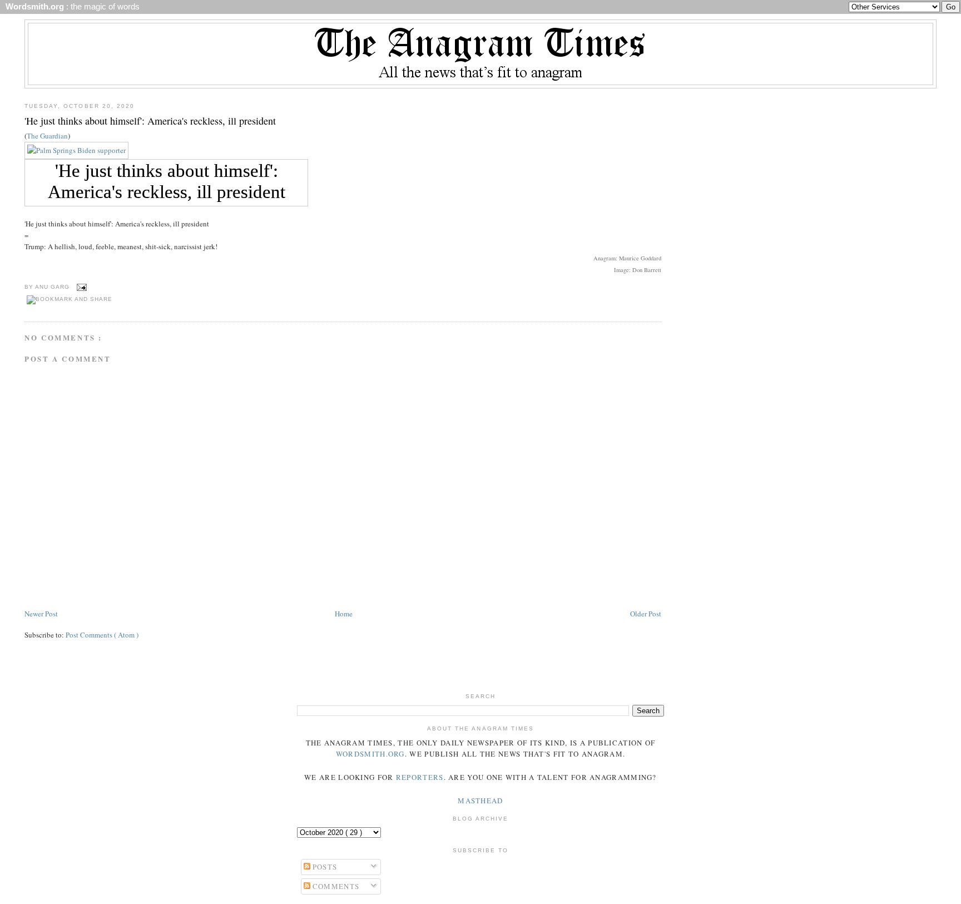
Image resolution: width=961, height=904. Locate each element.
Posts (324, 867)
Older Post (645, 614)
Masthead (480, 801)
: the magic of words (70, 6)
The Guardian (47, 136)
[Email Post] (80, 287)
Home (344, 614)
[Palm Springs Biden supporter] (76, 150)
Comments (335, 886)
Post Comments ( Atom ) (102, 635)
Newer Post (41, 614)
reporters (420, 777)
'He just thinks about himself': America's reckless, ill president (150, 120)
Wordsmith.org (370, 754)
